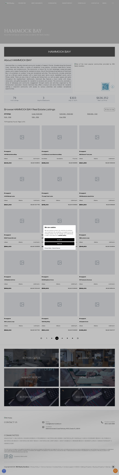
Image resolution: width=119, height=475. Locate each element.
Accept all (59, 239)
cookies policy (62, 235)
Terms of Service (56, 248)
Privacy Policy (48, 248)
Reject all (59, 243)
